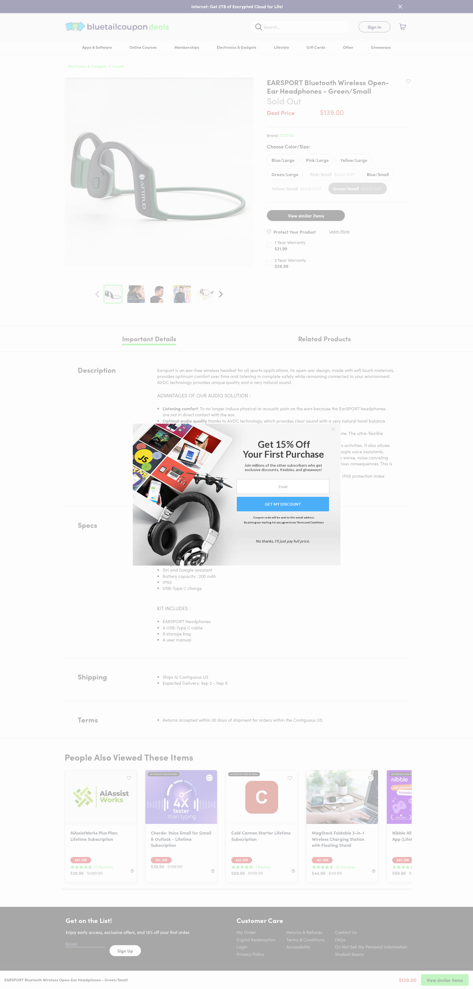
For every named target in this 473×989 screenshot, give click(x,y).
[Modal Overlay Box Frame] (236, 494)
